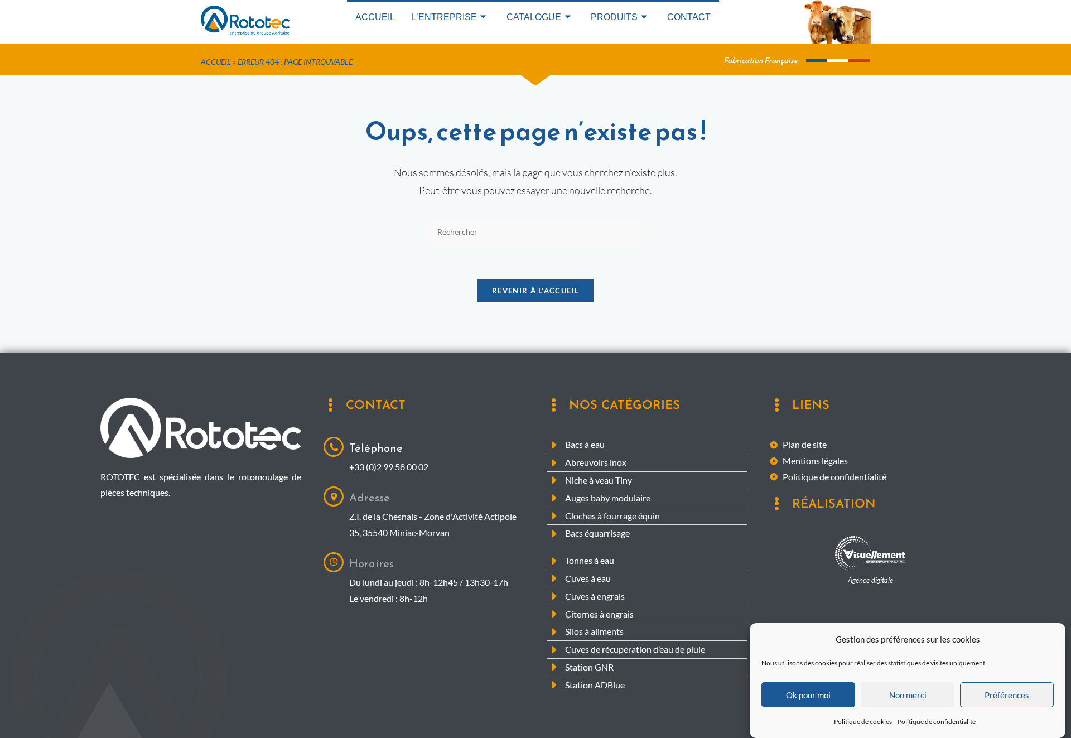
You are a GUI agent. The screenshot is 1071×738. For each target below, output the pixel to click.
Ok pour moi (808, 695)
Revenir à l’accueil (535, 290)
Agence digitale (870, 580)
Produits (614, 17)
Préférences (1007, 695)
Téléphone (376, 448)
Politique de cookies (863, 721)
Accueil (375, 17)
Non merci (908, 695)
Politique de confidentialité (937, 721)
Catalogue (533, 17)
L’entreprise (444, 17)
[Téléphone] (334, 447)
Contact (689, 17)
